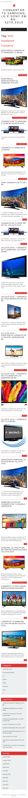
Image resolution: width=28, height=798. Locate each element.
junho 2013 (5, 784)
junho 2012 (5, 788)
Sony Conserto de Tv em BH (13, 183)
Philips (17, 117)
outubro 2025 (6, 763)
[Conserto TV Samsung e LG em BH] (14, 168)
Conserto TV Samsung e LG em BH (13, 149)
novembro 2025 (7, 760)
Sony (24, 219)
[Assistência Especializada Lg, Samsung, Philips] (14, 107)
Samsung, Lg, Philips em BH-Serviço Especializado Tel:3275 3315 (14, 550)
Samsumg (23, 75)
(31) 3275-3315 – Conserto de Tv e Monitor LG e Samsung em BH (14, 376)
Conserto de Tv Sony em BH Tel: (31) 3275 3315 (13, 224)
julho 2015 (5, 781)
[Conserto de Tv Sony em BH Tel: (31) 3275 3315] (14, 235)
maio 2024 (5, 770)
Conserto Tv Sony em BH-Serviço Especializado (14, 587)
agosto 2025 (6, 767)
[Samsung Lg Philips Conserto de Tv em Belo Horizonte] (14, 534)
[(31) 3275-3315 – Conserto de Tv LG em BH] (14, 447)
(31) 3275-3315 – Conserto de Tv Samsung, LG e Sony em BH (14, 250)
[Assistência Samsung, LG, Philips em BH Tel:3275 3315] (14, 488)
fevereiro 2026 (6, 756)
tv (25, 117)
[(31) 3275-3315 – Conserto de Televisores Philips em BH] (14, 319)
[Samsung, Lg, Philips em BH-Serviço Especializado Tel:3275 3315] (14, 570)
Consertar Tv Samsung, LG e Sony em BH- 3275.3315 (14, 16)
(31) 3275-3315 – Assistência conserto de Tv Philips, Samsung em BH (13, 336)
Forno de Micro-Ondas (8, 672)
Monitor (5, 679)
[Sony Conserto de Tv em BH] (14, 209)
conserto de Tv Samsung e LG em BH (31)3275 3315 (13, 122)
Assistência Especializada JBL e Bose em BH (14, 727)
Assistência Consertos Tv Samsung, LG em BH (12, 51)
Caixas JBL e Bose (7, 669)
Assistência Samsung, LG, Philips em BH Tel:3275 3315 (13, 461)
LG (19, 75)
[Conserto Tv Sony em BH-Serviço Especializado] (14, 607)
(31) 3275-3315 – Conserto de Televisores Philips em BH (14, 299)
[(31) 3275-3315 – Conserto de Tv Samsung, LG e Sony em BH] (14, 279)
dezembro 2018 (7, 774)
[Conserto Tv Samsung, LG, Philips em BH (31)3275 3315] (14, 650)
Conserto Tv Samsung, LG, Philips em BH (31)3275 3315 (13, 623)
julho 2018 (5, 777)
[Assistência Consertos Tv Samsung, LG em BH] (14, 66)
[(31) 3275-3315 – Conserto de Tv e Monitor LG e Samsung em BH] (14, 405)
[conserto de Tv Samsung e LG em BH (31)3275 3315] (14, 133)
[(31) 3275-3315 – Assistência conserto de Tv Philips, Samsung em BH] (14, 360)
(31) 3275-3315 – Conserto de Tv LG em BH (14, 420)
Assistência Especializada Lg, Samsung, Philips (9, 81)
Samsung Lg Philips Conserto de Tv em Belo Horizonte (13, 504)
